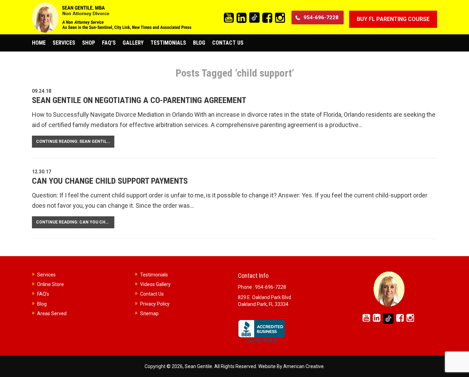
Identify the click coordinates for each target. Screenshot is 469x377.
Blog (42, 304)
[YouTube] (229, 18)
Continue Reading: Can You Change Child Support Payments (75, 222)
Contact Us (152, 294)
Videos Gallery (155, 284)
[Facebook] (267, 18)
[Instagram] (280, 18)
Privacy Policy (155, 304)
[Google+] (254, 17)
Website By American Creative (291, 366)
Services (46, 274)
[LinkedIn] (242, 18)
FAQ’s (43, 294)
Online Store (50, 284)
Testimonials (154, 274)
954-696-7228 (321, 17)
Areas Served (52, 313)
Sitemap (149, 313)
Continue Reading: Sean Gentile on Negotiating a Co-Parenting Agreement (75, 141)
